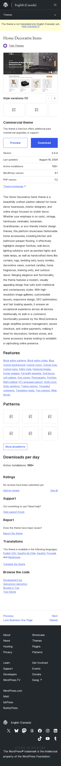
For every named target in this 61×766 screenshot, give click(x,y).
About (6, 635)
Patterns (37, 652)
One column (23, 377)
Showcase (38, 635)
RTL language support (31, 382)
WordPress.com (12, 690)
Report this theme (13, 533)
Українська (14, 557)
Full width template (31, 373)
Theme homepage (13, 186)
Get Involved (40, 662)
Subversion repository (15, 584)
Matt (6, 696)
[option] (11, 416)
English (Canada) (21, 722)
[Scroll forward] (55, 98)
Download (44, 142)
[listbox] (30, 425)
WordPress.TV (11, 680)
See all (54, 490)
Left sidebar (9, 377)
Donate (36, 674)
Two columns (43, 390)
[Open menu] (56, 5)
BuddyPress (10, 708)
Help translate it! (30, 26)
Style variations (11, 386)
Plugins (36, 646)
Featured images (42, 369)
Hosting (8, 646)
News (6, 640)
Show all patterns (15, 446)
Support (8, 668)
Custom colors (34, 364)
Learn (6, 662)
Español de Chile (27, 553)
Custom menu (10, 369)
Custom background (14, 364)
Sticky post (50, 382)
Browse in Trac (11, 587)
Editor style (25, 369)
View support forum (13, 512)
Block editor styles (37, 360)
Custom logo (50, 364)
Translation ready (25, 390)
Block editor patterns (14, 360)
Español (41, 553)
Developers (10, 674)
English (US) (9, 553)
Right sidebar (10, 382)
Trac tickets (9, 591)
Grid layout (48, 373)
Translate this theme (14, 564)
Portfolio (51, 377)
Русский (51, 553)
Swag (37, 680)
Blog (51, 360)
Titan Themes (16, 45)
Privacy (7, 652)
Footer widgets (11, 373)
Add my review (11, 490)
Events (36, 668)
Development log (12, 580)
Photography (39, 377)
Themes (7, 14)
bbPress (8, 702)
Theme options (29, 386)
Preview (15, 142)
